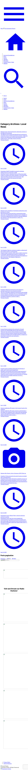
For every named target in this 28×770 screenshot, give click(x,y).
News (4, 56)
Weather (5, 63)
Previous (3, 558)
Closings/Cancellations (8, 55)
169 (12, 558)
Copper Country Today (8, 62)
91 (10, 558)
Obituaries (5, 60)
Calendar (5, 59)
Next (15, 558)
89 (7, 558)
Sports (5, 58)
